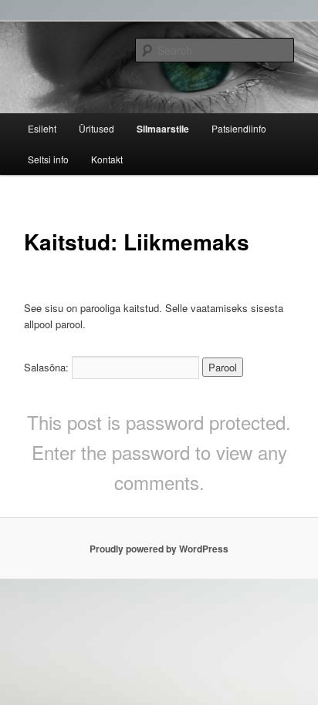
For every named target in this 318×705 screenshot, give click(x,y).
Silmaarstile (163, 129)
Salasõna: (48, 367)
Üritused (96, 128)
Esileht (42, 128)
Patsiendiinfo (238, 128)
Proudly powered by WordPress (159, 549)
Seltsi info (48, 159)
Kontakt (107, 159)
